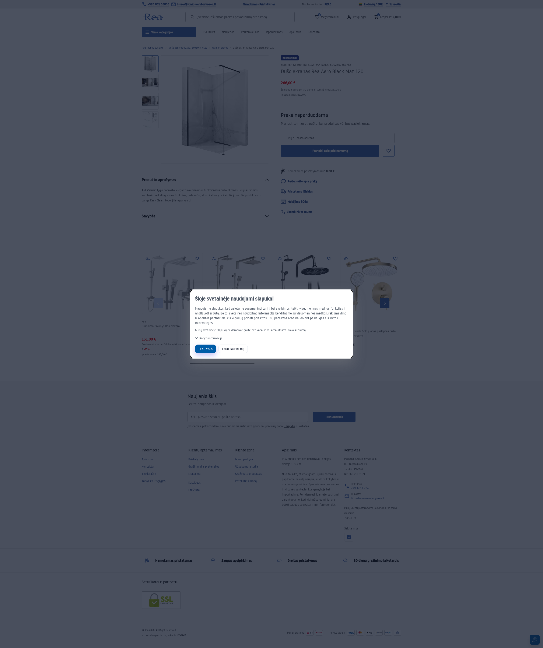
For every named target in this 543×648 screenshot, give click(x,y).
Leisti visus (206, 349)
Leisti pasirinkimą (233, 349)
